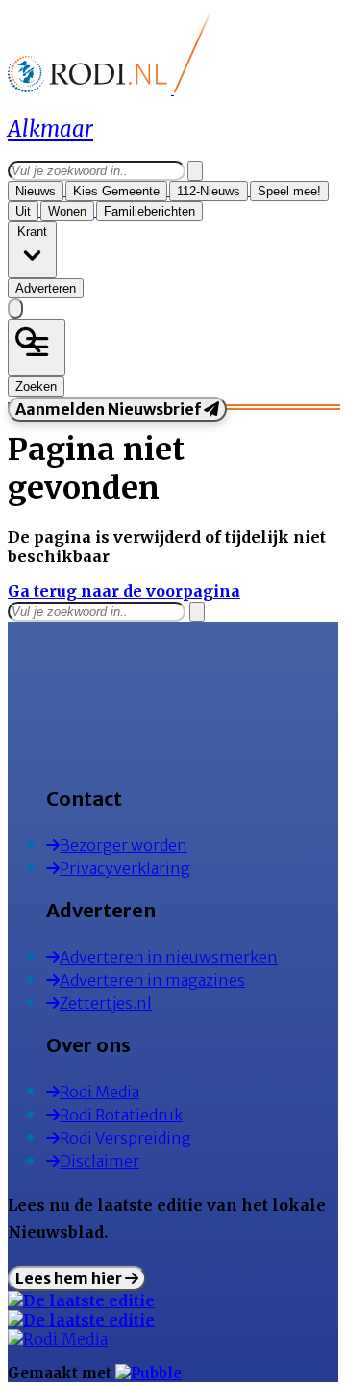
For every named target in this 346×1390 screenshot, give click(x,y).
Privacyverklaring (125, 868)
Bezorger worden (123, 845)
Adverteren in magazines (152, 980)
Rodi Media (99, 1091)
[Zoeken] (195, 171)
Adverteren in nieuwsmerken (169, 956)
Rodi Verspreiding (125, 1137)
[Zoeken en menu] (36, 347)
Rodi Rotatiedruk (121, 1114)
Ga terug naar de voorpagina (124, 591)
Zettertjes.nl (106, 1003)
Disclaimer (99, 1161)
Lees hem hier (70, 1278)
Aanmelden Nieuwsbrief (109, 409)
